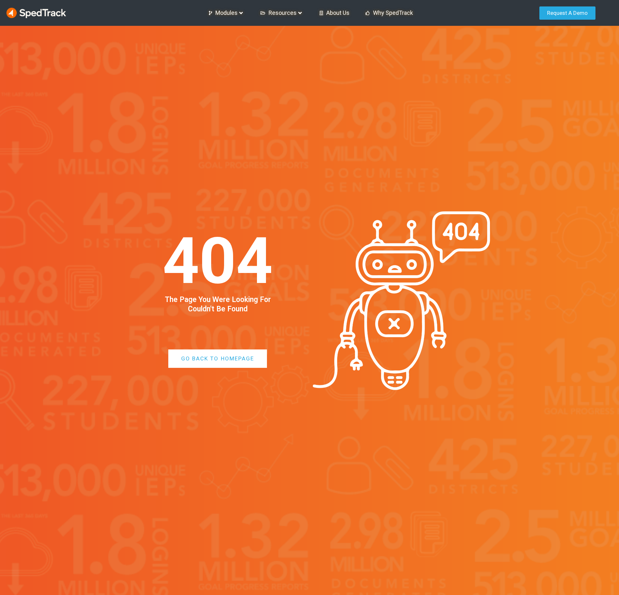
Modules (226, 12)
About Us (337, 12)
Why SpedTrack (393, 12)
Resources (283, 12)
